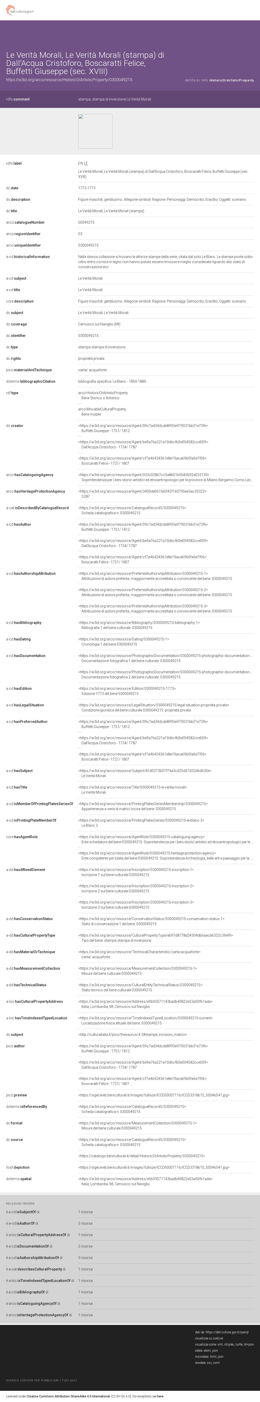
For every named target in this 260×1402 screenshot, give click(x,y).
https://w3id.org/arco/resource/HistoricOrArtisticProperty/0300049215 (69, 79)
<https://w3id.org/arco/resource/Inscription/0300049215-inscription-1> (136, 872)
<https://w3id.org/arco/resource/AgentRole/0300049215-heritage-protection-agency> (166, 855)
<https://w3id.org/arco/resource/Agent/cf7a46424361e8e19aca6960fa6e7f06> (142, 460)
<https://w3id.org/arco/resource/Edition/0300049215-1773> (127, 691)
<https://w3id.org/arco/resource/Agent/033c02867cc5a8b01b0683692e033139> (166, 477)
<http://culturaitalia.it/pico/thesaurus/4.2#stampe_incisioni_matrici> (132, 1035)
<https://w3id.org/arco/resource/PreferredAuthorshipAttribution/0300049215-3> (155, 608)
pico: (29, 370)
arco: (25, 222)
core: (20, 301)
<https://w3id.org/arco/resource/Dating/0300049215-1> (123, 641)
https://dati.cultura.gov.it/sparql (227, 1332)
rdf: (12, 393)
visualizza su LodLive (209, 1338)
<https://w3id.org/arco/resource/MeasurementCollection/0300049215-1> (137, 971)
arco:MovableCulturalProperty (102, 411)
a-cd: (28, 257)
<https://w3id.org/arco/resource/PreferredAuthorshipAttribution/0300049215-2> (155, 592)
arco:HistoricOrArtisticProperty (103, 395)
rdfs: (17, 99)
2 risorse (85, 1246)
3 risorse (85, 1223)
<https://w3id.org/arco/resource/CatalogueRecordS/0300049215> (132, 510)
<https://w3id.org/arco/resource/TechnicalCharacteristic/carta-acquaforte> (139, 954)
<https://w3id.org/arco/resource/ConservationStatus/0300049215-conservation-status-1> (151, 921)
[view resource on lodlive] (251, 33)
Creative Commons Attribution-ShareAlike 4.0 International (68, 1396)
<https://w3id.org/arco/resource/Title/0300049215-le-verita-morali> (132, 789)
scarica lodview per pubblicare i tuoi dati (41, 1380)
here (160, 1396)
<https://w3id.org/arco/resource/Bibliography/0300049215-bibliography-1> (139, 625)
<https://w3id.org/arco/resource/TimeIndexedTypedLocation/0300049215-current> (145, 1020)
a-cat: (37, 508)
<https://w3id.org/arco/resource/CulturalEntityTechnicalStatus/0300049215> (140, 987)
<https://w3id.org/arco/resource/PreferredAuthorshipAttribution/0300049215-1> (155, 576)
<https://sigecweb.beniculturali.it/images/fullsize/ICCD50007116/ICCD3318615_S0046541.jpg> (154, 1095)
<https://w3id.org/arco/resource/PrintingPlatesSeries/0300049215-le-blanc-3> (141, 822)
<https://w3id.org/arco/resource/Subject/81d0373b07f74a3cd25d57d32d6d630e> (145, 773)
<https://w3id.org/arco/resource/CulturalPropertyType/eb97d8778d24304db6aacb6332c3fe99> (155, 937)
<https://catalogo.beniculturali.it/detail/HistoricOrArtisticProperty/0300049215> (141, 1156)
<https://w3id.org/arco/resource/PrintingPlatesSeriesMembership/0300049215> (143, 806)
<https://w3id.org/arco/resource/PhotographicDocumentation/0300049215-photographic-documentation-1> (166, 658)
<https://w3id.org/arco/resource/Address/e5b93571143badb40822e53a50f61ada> (145, 1004)
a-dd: (25, 870)
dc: (12, 188)
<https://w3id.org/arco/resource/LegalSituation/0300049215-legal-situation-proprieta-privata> (153, 707)
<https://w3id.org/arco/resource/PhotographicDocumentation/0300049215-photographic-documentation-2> (166, 674)
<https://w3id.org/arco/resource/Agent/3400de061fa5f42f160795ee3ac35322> (142, 493)
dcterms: (30, 381)
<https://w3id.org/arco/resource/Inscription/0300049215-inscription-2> (136, 888)
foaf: (17, 1167)
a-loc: (34, 1001)
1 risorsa (85, 1212)
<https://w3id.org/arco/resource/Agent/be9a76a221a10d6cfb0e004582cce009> (143, 444)
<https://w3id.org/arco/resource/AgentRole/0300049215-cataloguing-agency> (166, 839)
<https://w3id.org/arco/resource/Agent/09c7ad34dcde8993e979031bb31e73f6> (143, 428)
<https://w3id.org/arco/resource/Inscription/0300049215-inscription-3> (136, 904)
